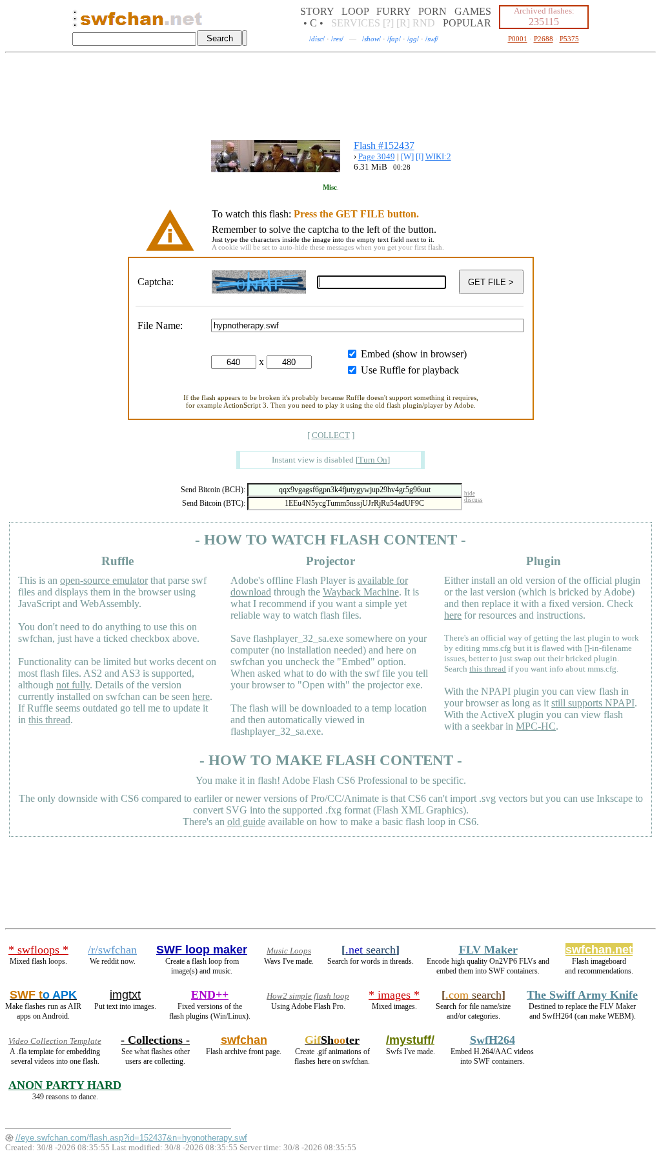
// (317, 39)
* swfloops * (38, 949)
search (370, 949)
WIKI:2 (438, 156)
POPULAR (467, 22)
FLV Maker (488, 949)
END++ (210, 994)
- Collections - (155, 1039)
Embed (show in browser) (414, 353)
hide (469, 493)
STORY (317, 11)
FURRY (393, 11)
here (201, 696)
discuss (473, 500)
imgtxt (125, 994)
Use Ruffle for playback (410, 369)
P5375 (569, 39)
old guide (246, 821)
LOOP (355, 11)
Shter (332, 1039)
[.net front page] (74, 22)
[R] (403, 22)
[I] (419, 156)
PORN (432, 11)
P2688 (543, 39)
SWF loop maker (201, 949)
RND (423, 22)
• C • (313, 22)
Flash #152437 (384, 145)
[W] (407, 156)
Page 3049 (376, 156)
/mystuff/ (410, 1039)
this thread (49, 719)
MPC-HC (536, 726)
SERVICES (355, 22)
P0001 (517, 39)
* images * (394, 994)
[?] (388, 22)
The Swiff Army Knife (582, 994)
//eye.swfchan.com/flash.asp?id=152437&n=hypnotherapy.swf (131, 1138)
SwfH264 (492, 1039)
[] (373, 459)
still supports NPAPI (593, 702)
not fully (73, 684)
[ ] (330, 435)
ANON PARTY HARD (64, 1085)
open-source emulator (104, 580)
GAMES (472, 11)
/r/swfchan (112, 949)
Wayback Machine (361, 591)
